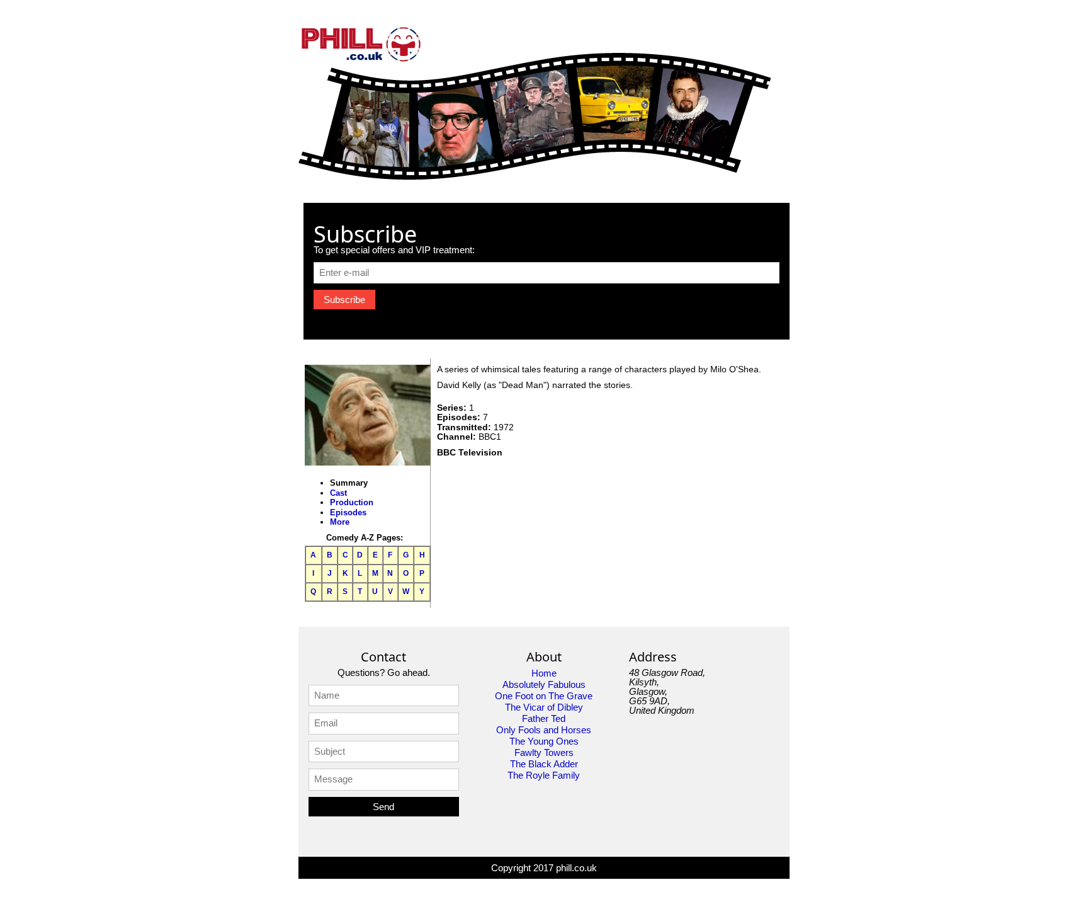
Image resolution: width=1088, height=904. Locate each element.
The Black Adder (544, 763)
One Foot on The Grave (543, 695)
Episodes (348, 512)
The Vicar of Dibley (544, 707)
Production (351, 502)
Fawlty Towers (544, 752)
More (339, 522)
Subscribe (344, 299)
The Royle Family (543, 775)
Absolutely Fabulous (544, 684)
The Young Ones (544, 741)
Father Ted (543, 718)
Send (383, 806)
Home (544, 673)
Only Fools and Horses (543, 729)
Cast (338, 493)
